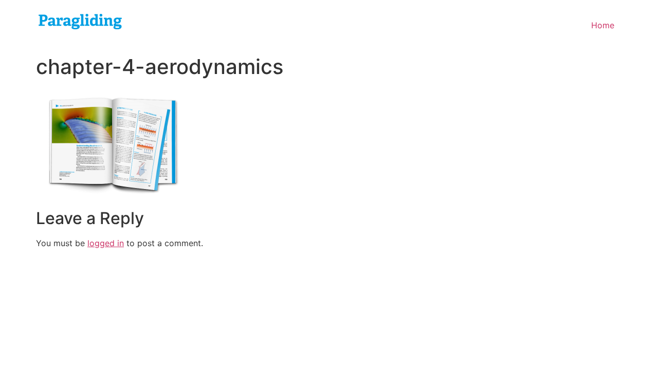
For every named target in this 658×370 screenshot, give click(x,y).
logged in (105, 243)
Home (602, 25)
